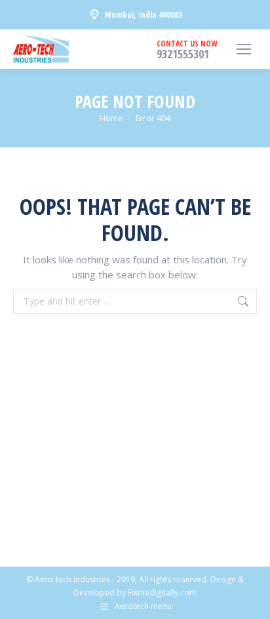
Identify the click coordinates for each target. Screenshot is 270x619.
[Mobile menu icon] (244, 49)
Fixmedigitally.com (162, 592)
